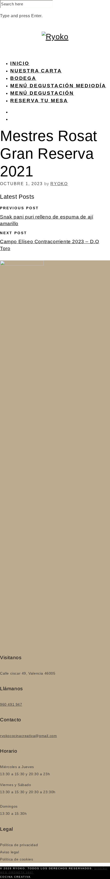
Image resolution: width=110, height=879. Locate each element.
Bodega (23, 78)
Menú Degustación (42, 93)
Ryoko (59, 184)
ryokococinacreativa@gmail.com (28, 736)
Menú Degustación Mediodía (58, 85)
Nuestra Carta (36, 70)
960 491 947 (11, 704)
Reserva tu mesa (39, 100)
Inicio (19, 63)
